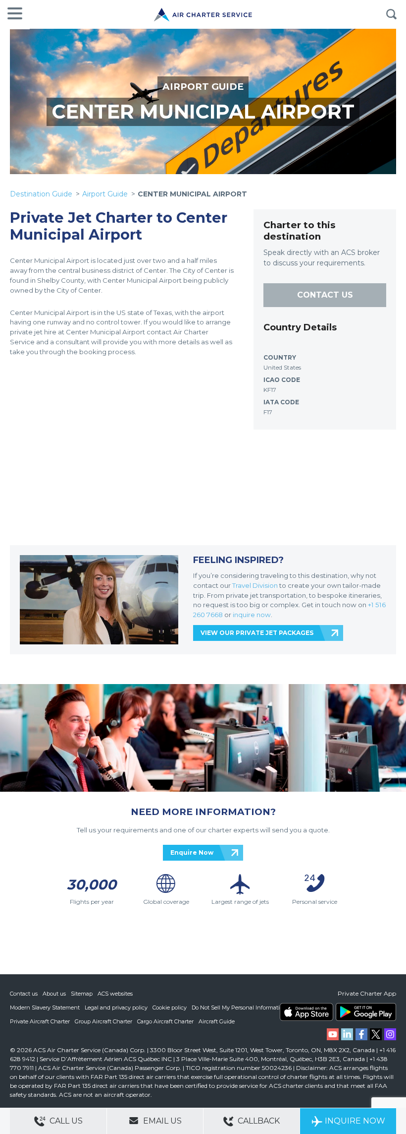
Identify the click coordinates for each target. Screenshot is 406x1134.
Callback (258, 1121)
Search (391, 14)
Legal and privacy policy (116, 1007)
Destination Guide (41, 193)
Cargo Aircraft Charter (165, 1021)
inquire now (252, 615)
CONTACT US (325, 295)
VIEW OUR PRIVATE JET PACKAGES (257, 632)
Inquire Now (355, 1121)
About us (54, 993)
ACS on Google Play (366, 1012)
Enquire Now (191, 852)
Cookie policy (169, 1007)
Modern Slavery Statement (45, 1007)
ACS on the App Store (306, 1012)
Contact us (24, 993)
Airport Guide (105, 193)
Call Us (65, 1121)
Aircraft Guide (217, 1021)
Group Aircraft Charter (103, 1021)
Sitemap (82, 993)
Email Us (161, 1121)
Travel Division (255, 585)
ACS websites (115, 993)
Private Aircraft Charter (40, 1021)
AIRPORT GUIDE (203, 86)
